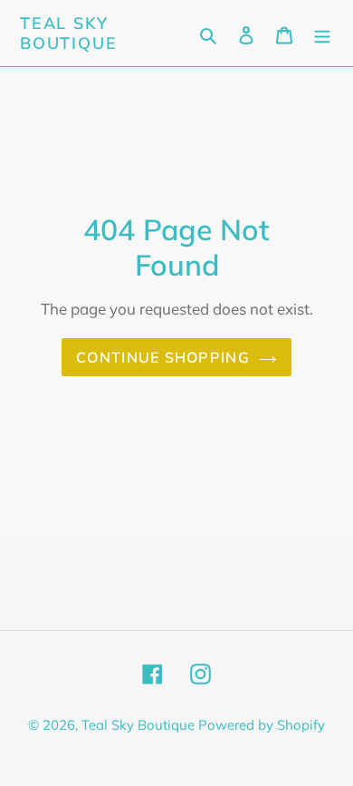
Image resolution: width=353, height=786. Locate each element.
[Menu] (322, 33)
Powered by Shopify (261, 724)
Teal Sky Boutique (68, 33)
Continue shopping (163, 357)
